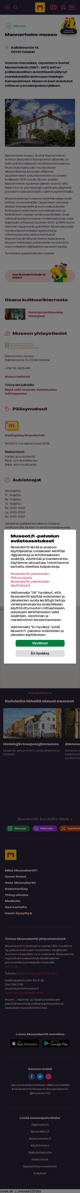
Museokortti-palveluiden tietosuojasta (30, 575)
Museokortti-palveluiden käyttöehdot (30, 583)
